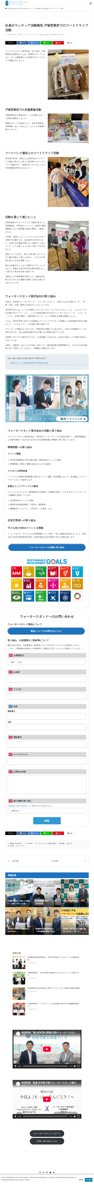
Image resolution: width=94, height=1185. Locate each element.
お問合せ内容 (19, 772)
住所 (15, 706)
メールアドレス (20, 754)
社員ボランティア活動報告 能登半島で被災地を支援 (29, 363)
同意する (15, 811)
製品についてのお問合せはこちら (46, 631)
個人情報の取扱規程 (19, 806)
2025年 (20, 34)
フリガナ (17, 689)
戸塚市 (12, 846)
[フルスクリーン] (78, 1066)
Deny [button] (81, 1180)
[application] (47, 1049)
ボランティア (20, 846)
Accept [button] (88, 1180)
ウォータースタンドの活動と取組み (37, 34)
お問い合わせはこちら (47, 1141)
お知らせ (61, 34)
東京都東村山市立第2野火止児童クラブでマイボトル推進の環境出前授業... (54, 988)
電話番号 (17, 737)
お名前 (16, 672)
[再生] (15, 1066)
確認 (46, 820)
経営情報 (54, 34)
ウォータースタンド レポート (47, 1133)
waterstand (18, 843)
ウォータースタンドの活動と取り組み (47, 547)
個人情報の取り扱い (22, 801)
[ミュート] (75, 1066)
